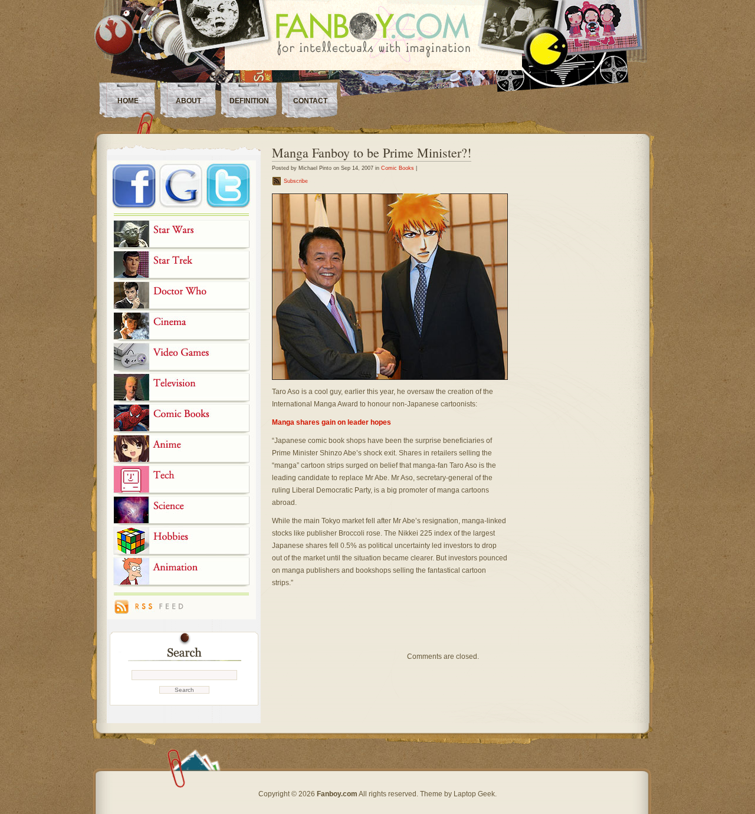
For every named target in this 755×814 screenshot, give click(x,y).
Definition (249, 101)
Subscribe (296, 181)
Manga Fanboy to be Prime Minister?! (371, 152)
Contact (310, 101)
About (188, 101)
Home (128, 101)
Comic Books (397, 168)
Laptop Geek (474, 794)
